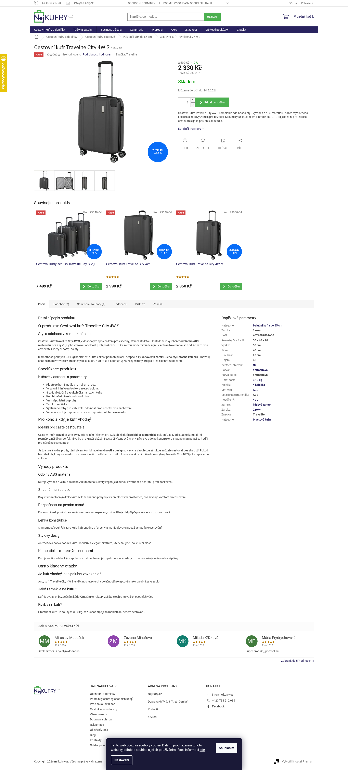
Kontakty (96, 740)
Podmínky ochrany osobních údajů (187, 3)
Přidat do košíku (214, 102)
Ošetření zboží (99, 729)
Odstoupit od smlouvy (104, 745)
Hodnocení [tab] (120, 304)
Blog (93, 735)
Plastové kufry (262, 419)
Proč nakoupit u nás (102, 704)
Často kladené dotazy (103, 709)
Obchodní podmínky (141, 3)
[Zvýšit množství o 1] (193, 100)
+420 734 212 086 (223, 700)
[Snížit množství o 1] (193, 104)
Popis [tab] (41, 304)
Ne (255, 365)
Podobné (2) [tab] (61, 304)
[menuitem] (49, 29)
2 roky (257, 409)
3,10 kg (257, 380)
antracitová (260, 370)
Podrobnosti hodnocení (97, 54)
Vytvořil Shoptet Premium (298, 761)
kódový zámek (262, 404)
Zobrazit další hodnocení (296, 660)
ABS (255, 390)
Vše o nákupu (98, 714)
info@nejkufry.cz (222, 694)
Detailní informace (189, 128)
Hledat (212, 16)
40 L (255, 399)
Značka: (126, 54)
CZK (291, 3)
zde (202, 750)
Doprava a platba (101, 719)
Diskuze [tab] (140, 304)
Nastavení (121, 760)
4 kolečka (259, 384)
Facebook (218, 706)
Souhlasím (226, 748)
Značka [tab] (158, 304)
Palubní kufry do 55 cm (267, 325)
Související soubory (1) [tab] (91, 304)
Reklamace (97, 724)
